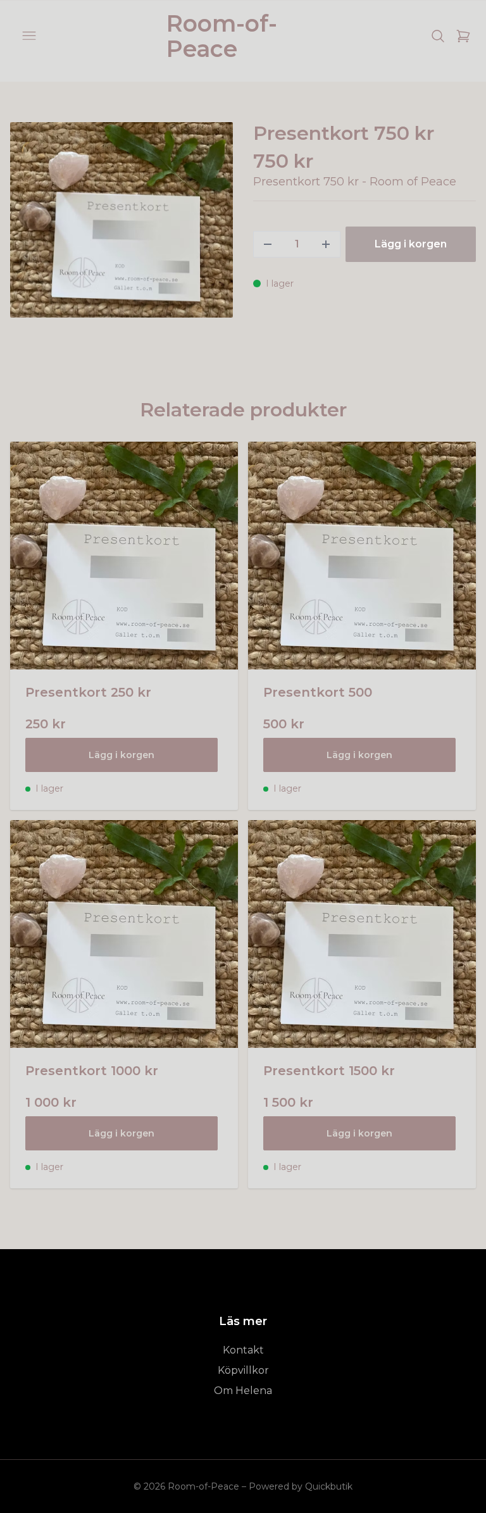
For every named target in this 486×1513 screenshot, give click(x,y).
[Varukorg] (463, 36)
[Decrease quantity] (268, 244)
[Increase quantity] (326, 244)
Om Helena (243, 1391)
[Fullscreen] (121, 220)
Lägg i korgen (121, 755)
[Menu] (29, 36)
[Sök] (438, 36)
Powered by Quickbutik (300, 1486)
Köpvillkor (243, 1370)
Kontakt (243, 1350)
